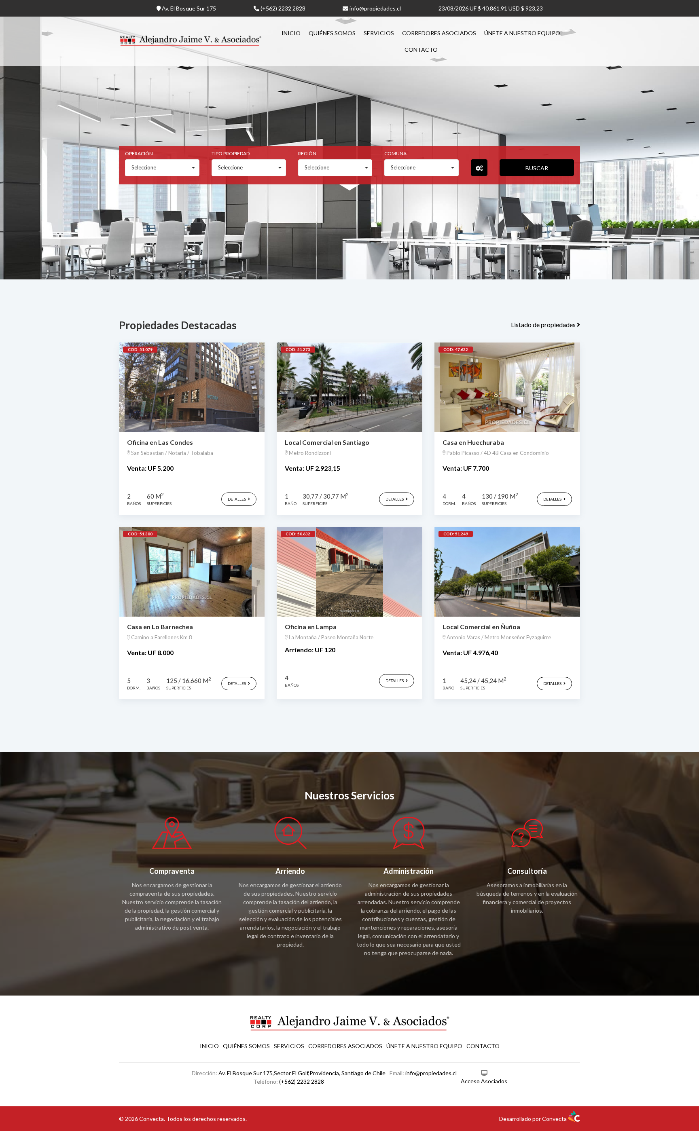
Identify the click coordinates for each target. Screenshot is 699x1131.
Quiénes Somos (332, 33)
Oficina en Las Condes (160, 442)
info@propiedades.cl (374, 8)
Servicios (379, 33)
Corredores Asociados (439, 33)
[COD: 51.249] (507, 571)
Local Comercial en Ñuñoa (481, 626)
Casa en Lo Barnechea (160, 626)
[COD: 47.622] (507, 386)
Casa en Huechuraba (473, 442)
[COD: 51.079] (192, 386)
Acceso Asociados (484, 1081)
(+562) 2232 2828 (282, 8)
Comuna (395, 153)
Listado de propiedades (544, 324)
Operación (139, 153)
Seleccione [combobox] (143, 167)
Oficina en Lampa (311, 626)
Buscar (536, 168)
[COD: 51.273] (349, 386)
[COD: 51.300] (192, 571)
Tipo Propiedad (231, 153)
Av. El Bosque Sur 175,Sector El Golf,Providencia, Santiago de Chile (302, 1073)
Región (307, 153)
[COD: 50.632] (349, 571)
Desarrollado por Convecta (533, 1118)
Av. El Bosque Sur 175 (188, 8)
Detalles (237, 499)
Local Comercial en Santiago (327, 442)
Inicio (291, 33)
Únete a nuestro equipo (522, 33)
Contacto (421, 49)
